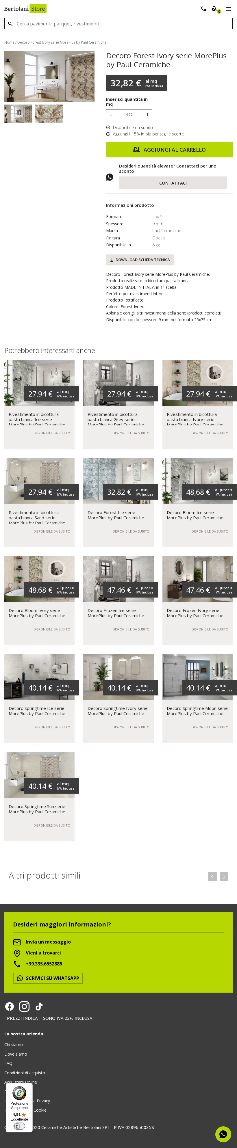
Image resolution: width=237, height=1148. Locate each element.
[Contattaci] (203, 9)
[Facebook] (9, 1006)
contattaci (173, 183)
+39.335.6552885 (43, 964)
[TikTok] (39, 1006)
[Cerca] (10, 23)
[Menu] (227, 9)
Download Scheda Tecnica (143, 259)
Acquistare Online (20, 1082)
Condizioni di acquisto (24, 1073)
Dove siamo (15, 1054)
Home (9, 42)
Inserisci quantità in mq (127, 102)
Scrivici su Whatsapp (52, 978)
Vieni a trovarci (43, 953)
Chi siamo (13, 1044)
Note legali (14, 1091)
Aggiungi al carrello (174, 149)
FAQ (8, 1063)
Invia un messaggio (48, 942)
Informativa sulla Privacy (27, 1101)
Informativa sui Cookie (25, 1110)
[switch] (19, 1126)
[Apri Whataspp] (223, 1134)
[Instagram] (24, 1006)
